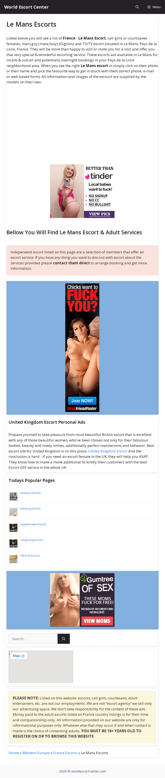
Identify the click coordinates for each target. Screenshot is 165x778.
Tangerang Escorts (31, 540)
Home (14, 752)
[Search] (64, 639)
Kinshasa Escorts (30, 493)
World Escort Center (26, 7)
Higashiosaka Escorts (33, 524)
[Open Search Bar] (137, 7)
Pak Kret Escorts (30, 555)
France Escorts (65, 752)
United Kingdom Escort (107, 451)
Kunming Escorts (30, 508)
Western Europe (36, 752)
